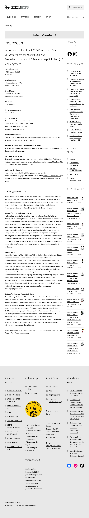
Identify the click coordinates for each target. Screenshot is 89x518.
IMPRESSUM (53, 386)
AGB (50, 391)
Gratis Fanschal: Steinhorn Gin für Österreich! (75, 73)
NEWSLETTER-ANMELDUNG (74, 164)
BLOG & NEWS (12, 416)
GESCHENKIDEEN (14, 438)
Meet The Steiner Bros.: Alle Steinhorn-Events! (77, 124)
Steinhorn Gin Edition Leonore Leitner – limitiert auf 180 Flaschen (77, 82)
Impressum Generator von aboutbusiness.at (39, 330)
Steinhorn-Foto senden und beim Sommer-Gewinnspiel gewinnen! (77, 102)
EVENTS (72, 159)
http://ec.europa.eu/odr (52, 176)
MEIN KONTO (33, 393)
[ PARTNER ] (25, 17)
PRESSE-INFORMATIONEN (75, 179)
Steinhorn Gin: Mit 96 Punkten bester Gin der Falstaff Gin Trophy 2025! (77, 92)
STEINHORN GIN (13, 395)
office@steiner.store (15, 96)
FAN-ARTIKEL (74, 175)
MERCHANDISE (13, 442)
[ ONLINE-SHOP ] (11, 17)
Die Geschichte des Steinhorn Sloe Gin (76, 131)
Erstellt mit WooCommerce (26, 505)
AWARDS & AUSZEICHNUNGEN (76, 170)
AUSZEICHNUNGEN (14, 421)
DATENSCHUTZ (54, 395)
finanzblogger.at (22, 333)
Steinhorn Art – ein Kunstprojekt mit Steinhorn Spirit (76, 138)
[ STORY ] (37, 17)
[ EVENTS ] (49, 17)
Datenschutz (9, 505)
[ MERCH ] (8, 25)
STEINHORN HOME (14, 391)
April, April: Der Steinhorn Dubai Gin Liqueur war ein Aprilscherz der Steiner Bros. (76, 114)
